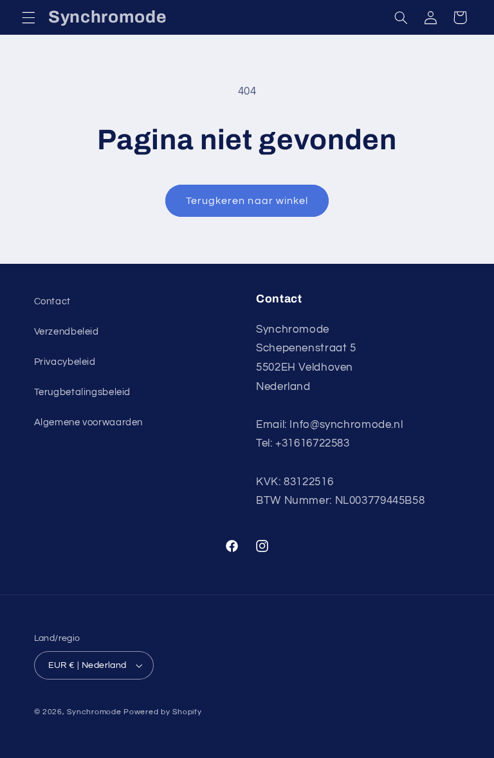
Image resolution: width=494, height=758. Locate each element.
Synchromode (94, 712)
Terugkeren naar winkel (247, 201)
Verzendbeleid (66, 332)
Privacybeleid (65, 362)
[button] (28, 17)
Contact (52, 301)
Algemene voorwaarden (88, 422)
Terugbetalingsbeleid (82, 392)
